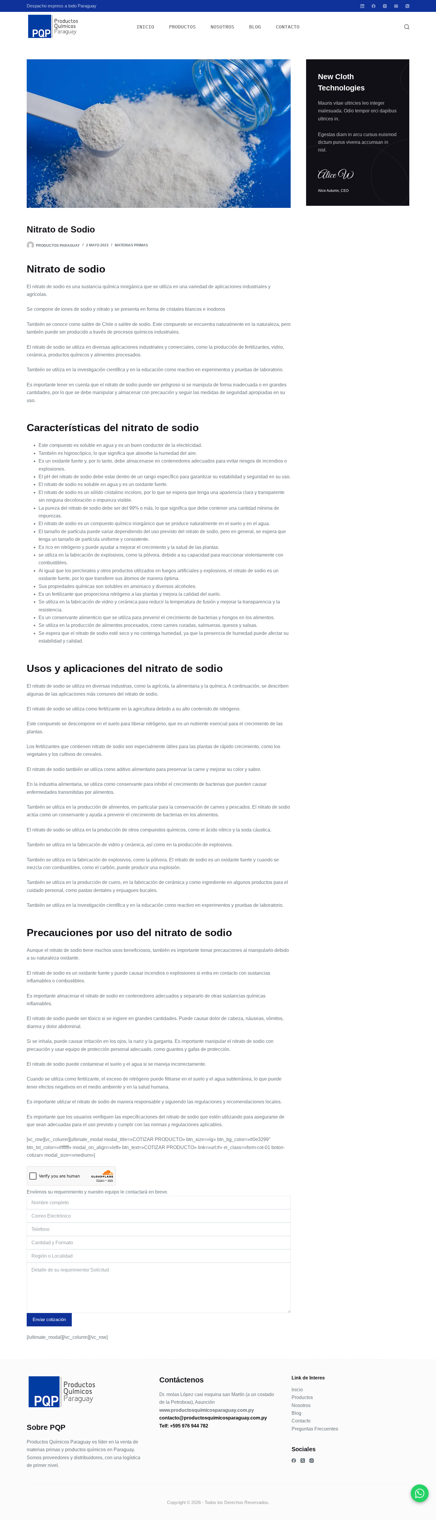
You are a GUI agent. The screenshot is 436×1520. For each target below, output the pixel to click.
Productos (182, 27)
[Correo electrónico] (396, 6)
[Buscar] (406, 26)
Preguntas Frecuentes (315, 1428)
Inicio (145, 27)
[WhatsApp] (420, 1493)
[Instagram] (385, 6)
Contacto (288, 27)
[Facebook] (373, 6)
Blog (255, 27)
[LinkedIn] (362, 6)
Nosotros (222, 27)
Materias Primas (131, 245)
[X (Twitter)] (302, 1460)
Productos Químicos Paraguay (59, 1441)
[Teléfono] (407, 6)
